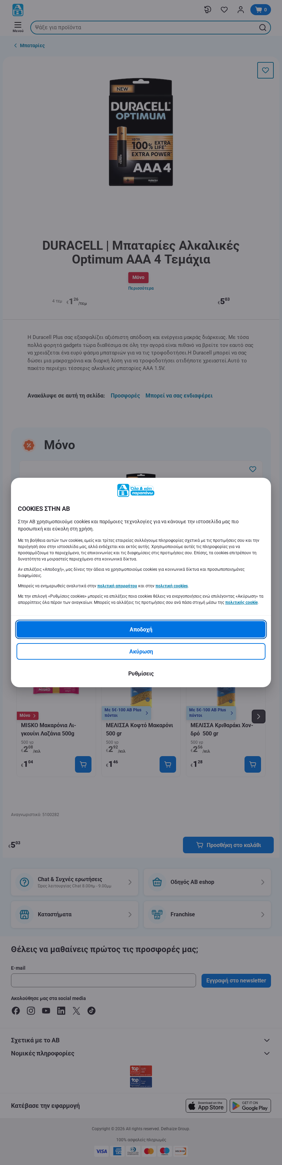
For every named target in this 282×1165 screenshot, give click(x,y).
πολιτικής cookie (241, 602)
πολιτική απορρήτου (117, 586)
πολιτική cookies (171, 586)
